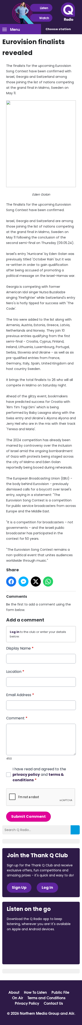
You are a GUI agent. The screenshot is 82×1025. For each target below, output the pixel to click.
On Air (17, 997)
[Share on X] (36, 582)
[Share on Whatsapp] (48, 582)
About (13, 992)
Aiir (71, 1013)
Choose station (58, 29)
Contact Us (53, 1003)
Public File (60, 992)
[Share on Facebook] (11, 582)
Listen (44, 7)
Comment (17, 718)
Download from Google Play (24, 953)
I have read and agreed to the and (39, 774)
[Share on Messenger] (23, 582)
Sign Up (19, 887)
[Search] (75, 829)
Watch (44, 17)
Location (15, 671)
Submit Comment (28, 816)
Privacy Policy (27, 1003)
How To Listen (35, 992)
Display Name (20, 648)
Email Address (20, 694)
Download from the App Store (24, 941)
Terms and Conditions (46, 997)
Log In (47, 887)
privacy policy (26, 774)
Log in (14, 632)
